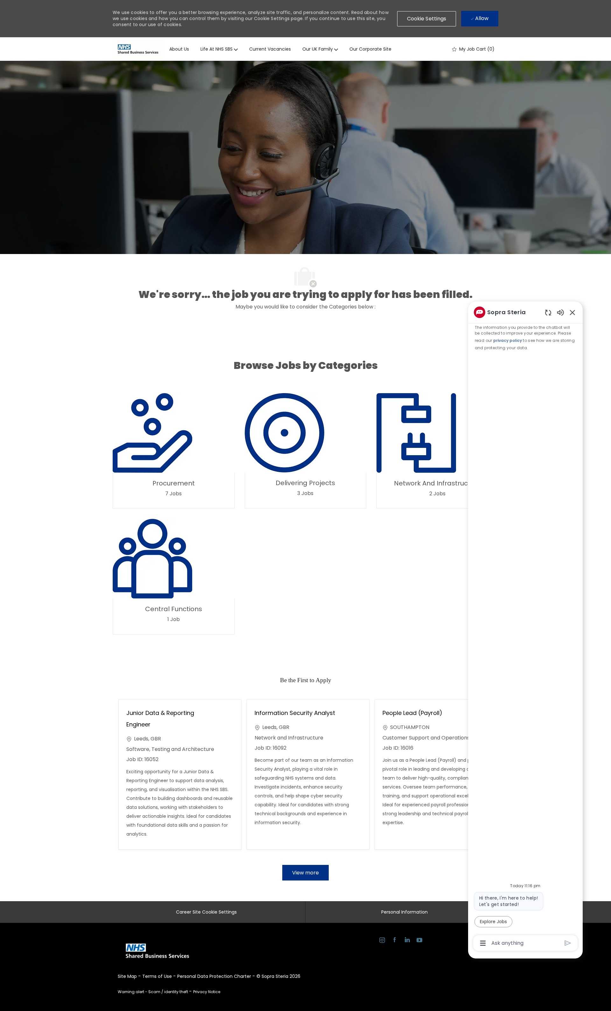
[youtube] (419, 941)
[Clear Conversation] (548, 312)
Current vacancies (270, 49)
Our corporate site (370, 49)
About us (179, 49)
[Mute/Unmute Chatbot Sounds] (560, 312)
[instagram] (382, 941)
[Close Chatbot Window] (572, 312)
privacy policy (507, 340)
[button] (426, 18)
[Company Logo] (138, 49)
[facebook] (394, 941)
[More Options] (483, 943)
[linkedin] (406, 941)
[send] (568, 943)
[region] (525, 627)
